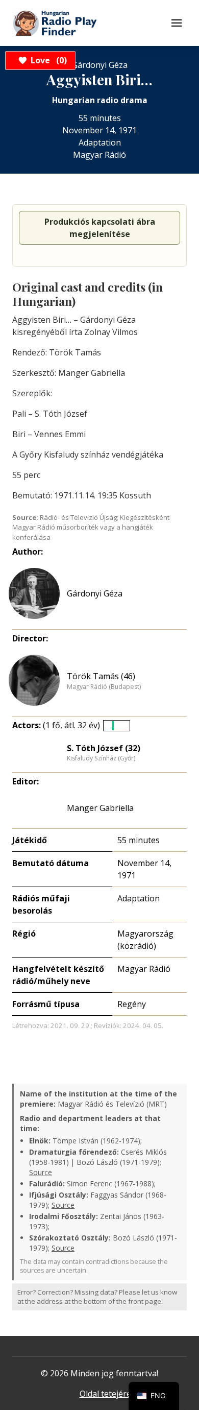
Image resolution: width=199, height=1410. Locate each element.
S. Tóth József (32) (103, 748)
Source (40, 1172)
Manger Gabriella (100, 808)
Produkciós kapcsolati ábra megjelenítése (99, 228)
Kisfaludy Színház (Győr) (101, 758)
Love (47, 60)
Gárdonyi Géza (94, 593)
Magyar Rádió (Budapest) (104, 686)
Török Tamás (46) (101, 676)
